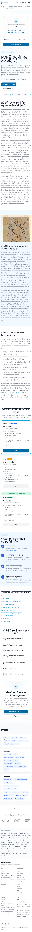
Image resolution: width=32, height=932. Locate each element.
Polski (2, 846)
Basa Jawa (3, 842)
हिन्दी (28, 837)
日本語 (23, 840)
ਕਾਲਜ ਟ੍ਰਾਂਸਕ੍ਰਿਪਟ (8, 763)
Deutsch (18, 835)
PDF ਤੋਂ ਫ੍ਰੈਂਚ (14, 738)
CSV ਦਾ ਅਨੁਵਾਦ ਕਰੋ (8, 798)
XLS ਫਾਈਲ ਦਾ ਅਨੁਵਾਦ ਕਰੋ (8, 604)
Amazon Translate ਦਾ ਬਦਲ (7, 879)
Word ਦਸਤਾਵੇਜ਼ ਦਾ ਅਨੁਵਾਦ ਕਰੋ (20, 779)
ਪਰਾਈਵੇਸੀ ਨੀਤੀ (16, 864)
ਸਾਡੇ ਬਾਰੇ (3, 864)
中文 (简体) (24, 853)
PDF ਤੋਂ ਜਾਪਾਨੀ (14, 744)
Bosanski (3, 835)
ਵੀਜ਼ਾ (25, 766)
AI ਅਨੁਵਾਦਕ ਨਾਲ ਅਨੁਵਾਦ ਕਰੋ (7, 909)
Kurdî (19, 842)
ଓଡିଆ (22, 844)
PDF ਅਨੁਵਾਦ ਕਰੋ (7, 779)
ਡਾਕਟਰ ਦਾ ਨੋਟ (20, 893)
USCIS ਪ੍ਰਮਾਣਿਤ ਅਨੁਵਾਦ (7, 615)
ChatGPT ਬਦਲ (4, 871)
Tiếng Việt (18, 853)
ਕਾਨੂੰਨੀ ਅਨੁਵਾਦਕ (5, 618)
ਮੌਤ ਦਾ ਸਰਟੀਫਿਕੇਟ (8, 760)
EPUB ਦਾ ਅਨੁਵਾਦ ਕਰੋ (23, 792)
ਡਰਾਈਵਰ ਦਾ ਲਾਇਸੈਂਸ (8, 766)
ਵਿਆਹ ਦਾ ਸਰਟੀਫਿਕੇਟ (8, 757)
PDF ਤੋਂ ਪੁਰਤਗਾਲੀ (24, 741)
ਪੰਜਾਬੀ (26, 844)
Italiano (19, 840)
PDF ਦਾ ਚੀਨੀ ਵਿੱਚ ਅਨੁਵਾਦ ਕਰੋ (23, 910)
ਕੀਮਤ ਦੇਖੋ (16, 716)
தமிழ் (8, 851)
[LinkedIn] (2, 924)
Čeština (8, 835)
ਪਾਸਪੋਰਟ (15, 754)
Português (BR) (9, 846)
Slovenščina (16, 848)
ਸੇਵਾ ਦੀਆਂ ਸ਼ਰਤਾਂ (9, 864)
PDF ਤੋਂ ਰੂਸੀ (6, 744)
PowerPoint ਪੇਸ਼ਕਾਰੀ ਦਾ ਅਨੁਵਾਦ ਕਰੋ (10, 607)
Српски (26, 848)
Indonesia (13, 840)
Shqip (21, 848)
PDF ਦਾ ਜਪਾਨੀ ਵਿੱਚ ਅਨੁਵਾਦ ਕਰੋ (23, 912)
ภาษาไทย (16, 851)
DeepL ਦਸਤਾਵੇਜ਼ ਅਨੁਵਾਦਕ (7, 875)
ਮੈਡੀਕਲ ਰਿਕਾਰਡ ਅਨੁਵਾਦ (7, 596)
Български (22, 833)
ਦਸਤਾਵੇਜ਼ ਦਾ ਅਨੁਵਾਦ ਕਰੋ (10, 84)
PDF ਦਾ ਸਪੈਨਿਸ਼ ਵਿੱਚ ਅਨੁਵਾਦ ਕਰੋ (23, 899)
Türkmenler (22, 851)
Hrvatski (3, 840)
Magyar (8, 840)
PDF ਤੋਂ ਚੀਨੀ (6, 741)
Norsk (18, 844)
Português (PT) (17, 846)
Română (24, 846)
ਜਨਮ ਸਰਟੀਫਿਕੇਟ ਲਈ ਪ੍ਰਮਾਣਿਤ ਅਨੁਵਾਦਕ (11, 613)
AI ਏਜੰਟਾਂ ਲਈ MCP (5, 914)
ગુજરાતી (20, 837)
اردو (14, 853)
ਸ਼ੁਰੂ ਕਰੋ (15, 450)
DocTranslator (6, 862)
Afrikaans (3, 833)
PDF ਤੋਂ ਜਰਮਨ (15, 741)
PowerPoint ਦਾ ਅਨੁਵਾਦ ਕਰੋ (10, 792)
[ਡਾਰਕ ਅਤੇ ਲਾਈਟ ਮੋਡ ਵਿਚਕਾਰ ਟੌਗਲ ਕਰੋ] (16, 2)
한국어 (15, 842)
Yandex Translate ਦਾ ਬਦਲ (7, 877)
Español (29, 835)
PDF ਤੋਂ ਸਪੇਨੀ (6, 738)
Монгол (23, 842)
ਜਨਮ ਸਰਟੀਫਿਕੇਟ (7, 754)
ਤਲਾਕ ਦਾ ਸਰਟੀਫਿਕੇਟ (20, 757)
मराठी (28, 842)
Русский (3, 848)
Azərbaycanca (14, 833)
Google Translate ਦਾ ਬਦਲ (7, 873)
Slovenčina (9, 848)
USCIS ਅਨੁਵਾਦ (20, 871)
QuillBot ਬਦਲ (4, 884)
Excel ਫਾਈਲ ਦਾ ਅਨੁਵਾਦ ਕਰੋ (10, 789)
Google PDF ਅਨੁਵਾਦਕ (7, 610)
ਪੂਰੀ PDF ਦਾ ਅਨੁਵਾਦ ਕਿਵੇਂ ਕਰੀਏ (8, 907)
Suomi (10, 837)
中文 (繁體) (3, 855)
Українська (8, 853)
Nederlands (12, 844)
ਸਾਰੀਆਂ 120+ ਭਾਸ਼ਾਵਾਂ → (22, 916)
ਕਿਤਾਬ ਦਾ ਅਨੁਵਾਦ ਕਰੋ (8, 795)
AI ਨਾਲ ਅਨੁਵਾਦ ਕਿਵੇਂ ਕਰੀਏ (6, 911)
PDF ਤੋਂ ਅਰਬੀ (23, 738)
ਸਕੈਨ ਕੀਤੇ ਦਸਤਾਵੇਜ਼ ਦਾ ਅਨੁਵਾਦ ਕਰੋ (11, 786)
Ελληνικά (23, 835)
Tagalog (28, 851)
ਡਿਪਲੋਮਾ (16, 760)
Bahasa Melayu (5, 844)
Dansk (13, 835)
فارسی (6, 837)
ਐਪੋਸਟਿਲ (6, 769)
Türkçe (3, 853)
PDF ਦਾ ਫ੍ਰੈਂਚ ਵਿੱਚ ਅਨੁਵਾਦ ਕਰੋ (23, 902)
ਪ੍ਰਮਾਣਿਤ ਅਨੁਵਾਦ (15, 393)
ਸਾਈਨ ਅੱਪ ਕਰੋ (13, 550)
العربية (8, 833)
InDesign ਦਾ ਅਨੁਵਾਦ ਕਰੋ (21, 795)
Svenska (3, 851)
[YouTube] (8, 924)
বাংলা (27, 833)
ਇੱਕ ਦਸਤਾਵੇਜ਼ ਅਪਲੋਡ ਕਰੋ (15, 711)
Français (15, 837)
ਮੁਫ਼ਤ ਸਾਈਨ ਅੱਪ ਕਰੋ (7, 88)
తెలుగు (11, 851)
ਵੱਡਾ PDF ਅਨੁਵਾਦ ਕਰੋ (8, 782)
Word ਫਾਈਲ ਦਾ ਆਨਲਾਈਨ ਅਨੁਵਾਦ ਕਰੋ (11, 601)
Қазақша (10, 842)
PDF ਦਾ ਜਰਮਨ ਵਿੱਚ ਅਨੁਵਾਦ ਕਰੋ (23, 904)
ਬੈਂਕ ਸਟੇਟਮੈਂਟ (17, 763)
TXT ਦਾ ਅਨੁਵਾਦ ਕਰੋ (19, 798)
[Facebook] (5, 924)
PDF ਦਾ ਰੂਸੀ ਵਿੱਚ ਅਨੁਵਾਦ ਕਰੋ (23, 914)
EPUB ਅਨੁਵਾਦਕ (5, 599)
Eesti (2, 837)
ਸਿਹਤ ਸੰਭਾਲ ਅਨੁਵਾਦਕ (6, 621)
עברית (24, 837)
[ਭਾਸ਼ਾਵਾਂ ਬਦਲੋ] (16, 39)
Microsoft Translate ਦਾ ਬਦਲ (7, 882)
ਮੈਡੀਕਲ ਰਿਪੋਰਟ (18, 766)
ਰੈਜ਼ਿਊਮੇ (18, 890)
